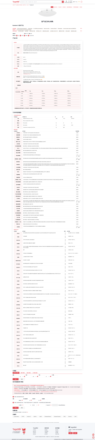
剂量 (13, 398)
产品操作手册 (31, 35)
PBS (56, 390)
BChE (64, 416)
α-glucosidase (16, 416)
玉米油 (41, 393)
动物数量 (43, 398)
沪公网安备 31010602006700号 (66, 439)
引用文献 (56, 431)
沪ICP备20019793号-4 (57, 439)
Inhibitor (35, 416)
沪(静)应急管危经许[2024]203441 (78, 439)
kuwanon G (29, 416)
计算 (15, 379)
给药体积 (33, 398)
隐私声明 (34, 431)
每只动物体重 (25, 398)
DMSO (27, 388)
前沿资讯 (34, 432)
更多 (27, 412)
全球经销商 (46, 431)
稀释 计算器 (22, 372)
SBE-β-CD (37, 393)
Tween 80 (43, 390)
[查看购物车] (76, 1)
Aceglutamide (30, 28)
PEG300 (34, 390)
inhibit (41, 416)
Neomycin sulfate (46, 28)
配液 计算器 (28, 372)
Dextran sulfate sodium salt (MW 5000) (69, 28)
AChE (75, 416)
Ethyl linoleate (60, 28)
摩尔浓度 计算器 (16, 372)
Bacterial (69, 416)
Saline (54, 390)
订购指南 (46, 432)
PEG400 (30, 393)
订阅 (70, 433)
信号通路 (56, 432)
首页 (75, 433)
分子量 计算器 (35, 372)
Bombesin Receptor (57, 416)
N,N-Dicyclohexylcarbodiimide (22, 28)
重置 (22, 379)
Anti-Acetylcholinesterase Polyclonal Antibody (24, 29)
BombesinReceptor (48, 416)
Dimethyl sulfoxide (54, 28)
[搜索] (63, 2)
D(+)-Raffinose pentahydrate (38, 28)
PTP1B (23, 416)
